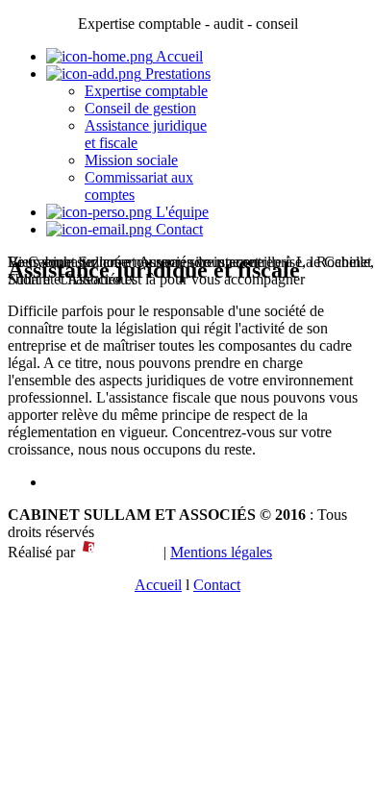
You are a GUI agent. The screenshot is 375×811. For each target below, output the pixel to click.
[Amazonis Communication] (119, 552)
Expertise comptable (146, 91)
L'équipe (180, 212)
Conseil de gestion (140, 108)
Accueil (178, 56)
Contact (177, 229)
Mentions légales (221, 552)
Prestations (176, 73)
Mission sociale (131, 160)
